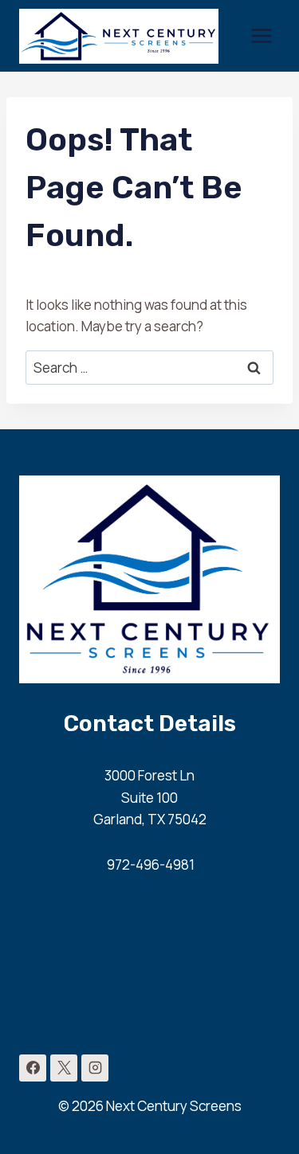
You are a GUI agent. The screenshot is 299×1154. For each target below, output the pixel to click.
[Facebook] (32, 1068)
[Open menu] (261, 35)
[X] (63, 1068)
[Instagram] (94, 1068)
